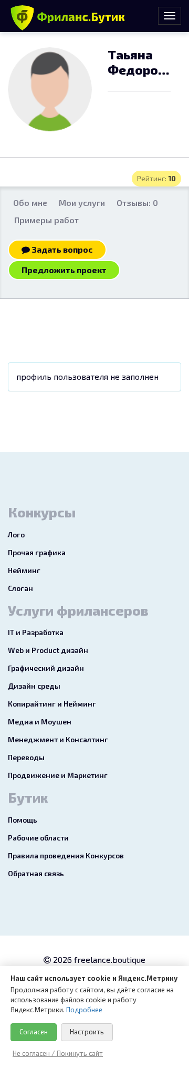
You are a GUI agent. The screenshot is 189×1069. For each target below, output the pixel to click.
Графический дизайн (46, 667)
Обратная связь (36, 873)
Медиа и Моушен (39, 721)
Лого (16, 534)
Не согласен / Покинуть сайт (58, 1053)
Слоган (20, 588)
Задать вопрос (61, 249)
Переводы (26, 757)
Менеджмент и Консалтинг (58, 739)
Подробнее (84, 1009)
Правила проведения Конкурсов (66, 855)
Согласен (33, 1032)
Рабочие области (38, 837)
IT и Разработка (36, 632)
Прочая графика (37, 552)
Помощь (22, 819)
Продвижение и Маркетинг (58, 775)
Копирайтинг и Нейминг (52, 703)
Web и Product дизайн (48, 650)
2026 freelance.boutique (98, 959)
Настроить (87, 1032)
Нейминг (24, 570)
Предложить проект (64, 270)
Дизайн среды (34, 685)
